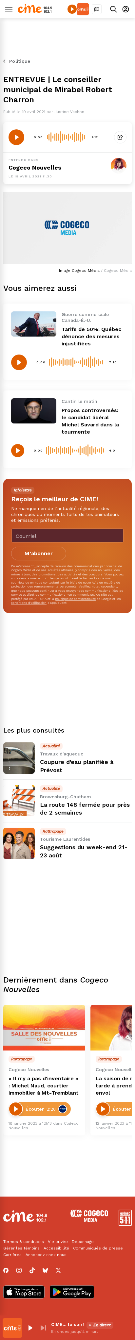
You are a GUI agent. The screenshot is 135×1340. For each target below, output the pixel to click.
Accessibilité (56, 1248)
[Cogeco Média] (89, 1220)
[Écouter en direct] (72, 9)
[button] (30, 1327)
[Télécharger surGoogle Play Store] (72, 1292)
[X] (58, 1270)
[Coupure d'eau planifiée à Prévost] (19, 758)
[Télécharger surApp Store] (24, 1292)
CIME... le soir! (67, 1324)
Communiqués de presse (98, 1248)
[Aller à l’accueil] (35, 11)
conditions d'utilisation (29, 602)
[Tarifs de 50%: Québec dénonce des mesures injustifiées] (33, 324)
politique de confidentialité (75, 599)
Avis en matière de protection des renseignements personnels (65, 584)
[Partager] (120, 137)
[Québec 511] (125, 1224)
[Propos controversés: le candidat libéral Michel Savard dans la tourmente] (33, 410)
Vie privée (58, 1241)
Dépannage (83, 1241)
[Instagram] (19, 1270)
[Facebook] (6, 1270)
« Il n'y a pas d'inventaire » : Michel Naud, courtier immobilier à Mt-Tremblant (44, 1085)
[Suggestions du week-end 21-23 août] (19, 843)
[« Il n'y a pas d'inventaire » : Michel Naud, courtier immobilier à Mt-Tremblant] (44, 1028)
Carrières (12, 1254)
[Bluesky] (45, 1270)
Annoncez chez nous (46, 1254)
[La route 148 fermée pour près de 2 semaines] (19, 800)
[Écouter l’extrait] (16, 137)
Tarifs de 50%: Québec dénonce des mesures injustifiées (91, 336)
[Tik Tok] (32, 1270)
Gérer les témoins (21, 1248)
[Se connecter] (126, 9)
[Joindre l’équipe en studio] (97, 9)
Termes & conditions (23, 1241)
